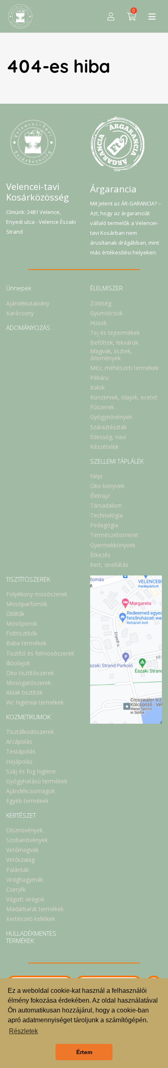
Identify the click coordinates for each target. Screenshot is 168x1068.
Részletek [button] (23, 1031)
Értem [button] (84, 1052)
